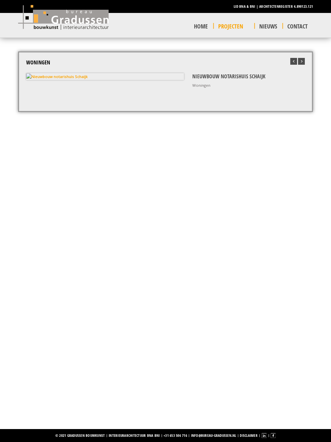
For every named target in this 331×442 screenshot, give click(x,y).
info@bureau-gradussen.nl (213, 435)
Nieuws (268, 26)
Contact (297, 26)
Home (201, 26)
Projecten (230, 26)
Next (177, 76)
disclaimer (249, 435)
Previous (32, 76)
